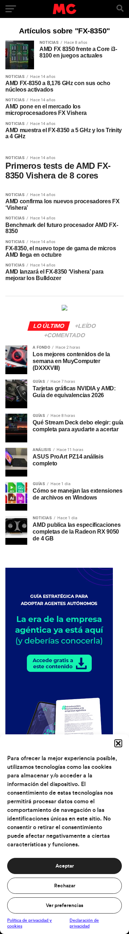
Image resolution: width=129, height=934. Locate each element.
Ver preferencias (64, 905)
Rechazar (64, 885)
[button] (118, 743)
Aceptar (65, 866)
